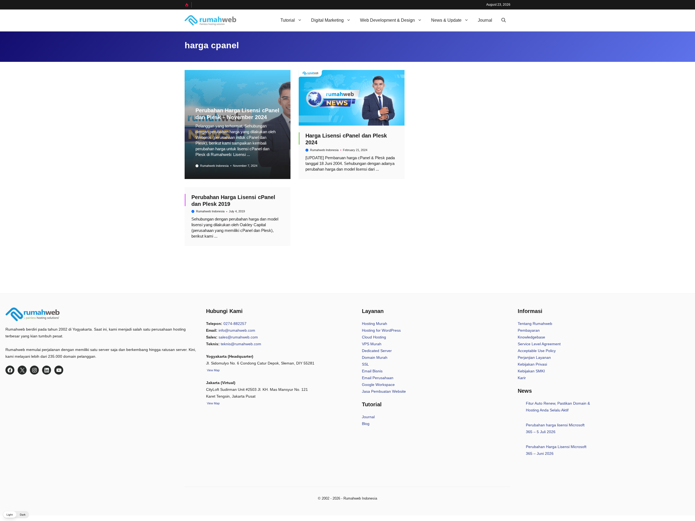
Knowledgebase (531, 337)
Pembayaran (529, 330)
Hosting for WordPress (381, 330)
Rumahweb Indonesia (214, 165)
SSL (365, 364)
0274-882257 (235, 323)
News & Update (446, 20)
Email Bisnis (372, 371)
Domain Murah (374, 357)
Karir (522, 378)
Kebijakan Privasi (532, 364)
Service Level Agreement (539, 344)
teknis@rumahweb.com (241, 344)
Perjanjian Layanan (534, 357)
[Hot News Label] (188, 5)
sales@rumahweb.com (238, 337)
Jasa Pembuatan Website (384, 391)
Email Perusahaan (377, 378)
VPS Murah (371, 344)
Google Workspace (378, 384)
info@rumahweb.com (237, 330)
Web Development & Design (387, 20)
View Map (213, 403)
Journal (485, 20)
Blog (365, 423)
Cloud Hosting (374, 337)
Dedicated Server (377, 351)
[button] (503, 20)
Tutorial (287, 20)
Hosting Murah (374, 323)
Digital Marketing (327, 20)
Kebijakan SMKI (531, 371)
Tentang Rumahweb (535, 323)
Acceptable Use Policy (537, 351)
